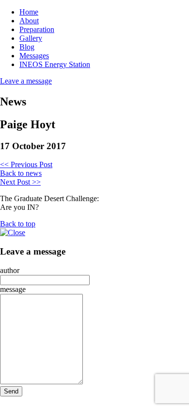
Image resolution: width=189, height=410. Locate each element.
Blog (26, 47)
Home (28, 12)
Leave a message (26, 81)
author (9, 270)
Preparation (36, 29)
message (13, 289)
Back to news (21, 173)
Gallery (30, 38)
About (29, 21)
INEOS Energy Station (54, 64)
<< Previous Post (26, 164)
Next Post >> (20, 182)
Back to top (17, 224)
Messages (34, 55)
